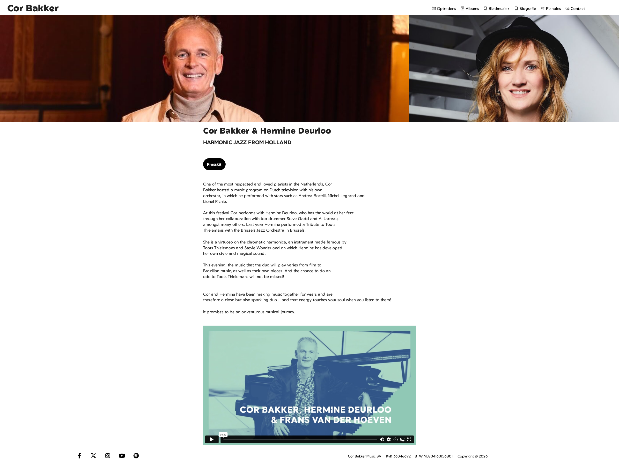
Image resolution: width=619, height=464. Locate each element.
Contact (578, 8)
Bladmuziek (499, 8)
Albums (472, 8)
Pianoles (553, 8)
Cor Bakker (33, 8)
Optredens (446, 8)
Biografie (527, 8)
